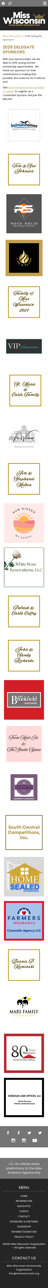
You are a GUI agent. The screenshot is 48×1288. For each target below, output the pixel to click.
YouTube (34, 1140)
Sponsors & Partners (24, 1221)
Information (24, 1201)
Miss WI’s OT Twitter (40, 1133)
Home (24, 1196)
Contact (24, 1216)
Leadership (24, 1226)
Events (24, 1211)
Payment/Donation (24, 1232)
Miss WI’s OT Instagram (24, 1140)
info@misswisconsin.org (24, 1273)
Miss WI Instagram (13, 1140)
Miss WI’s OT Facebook (18, 1133)
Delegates (24, 1206)
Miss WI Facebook (8, 1133)
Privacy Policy (24, 1237)
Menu (44, 3)
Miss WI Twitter (29, 1133)
